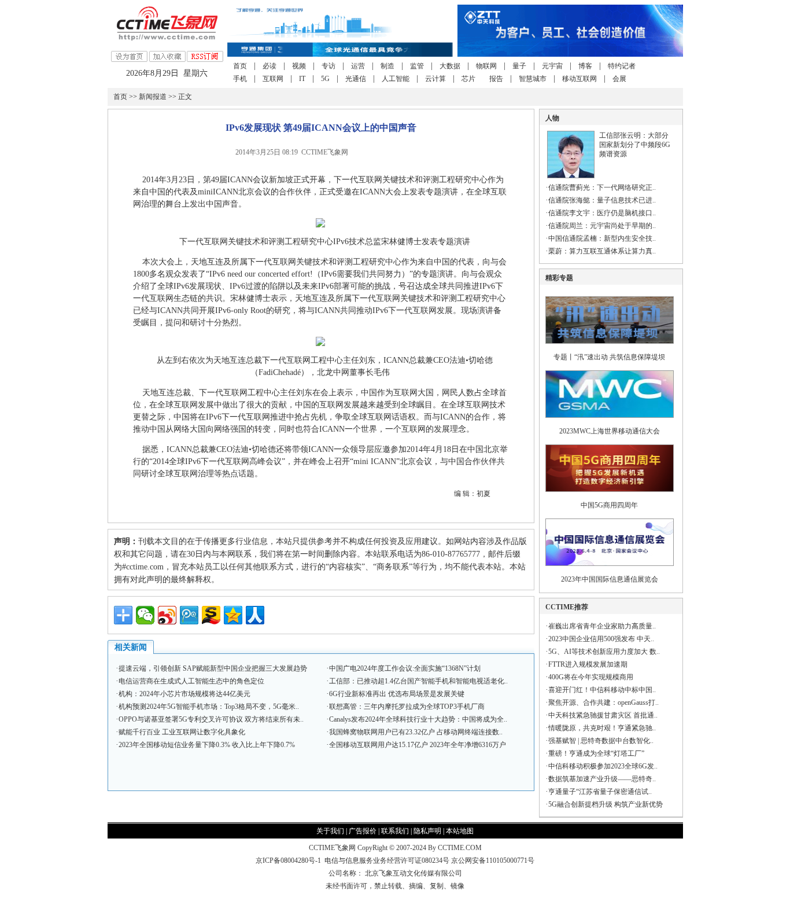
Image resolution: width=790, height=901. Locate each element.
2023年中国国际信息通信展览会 (609, 579)
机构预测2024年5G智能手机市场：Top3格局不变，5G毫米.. (209, 707)
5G (325, 79)
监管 (417, 66)
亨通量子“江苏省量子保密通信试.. (600, 792)
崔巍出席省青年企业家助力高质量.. (602, 626)
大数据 (450, 66)
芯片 (468, 79)
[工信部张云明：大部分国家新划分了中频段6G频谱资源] (571, 176)
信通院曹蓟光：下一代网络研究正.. (602, 187)
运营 (358, 66)
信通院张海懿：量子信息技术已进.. (602, 200)
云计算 (435, 79)
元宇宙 (552, 66)
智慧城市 (533, 79)
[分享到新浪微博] (167, 615)
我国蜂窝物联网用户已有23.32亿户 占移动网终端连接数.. (416, 732)
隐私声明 (427, 831)
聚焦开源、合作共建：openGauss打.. (603, 702)
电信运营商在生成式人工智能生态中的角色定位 (191, 681)
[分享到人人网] (255, 615)
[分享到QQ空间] (233, 615)
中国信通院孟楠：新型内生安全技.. (602, 238)
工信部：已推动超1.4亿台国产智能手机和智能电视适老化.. (418, 681)
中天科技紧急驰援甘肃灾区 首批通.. (603, 715)
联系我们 (395, 831)
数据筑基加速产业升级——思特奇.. (602, 779)
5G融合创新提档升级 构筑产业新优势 (605, 804)
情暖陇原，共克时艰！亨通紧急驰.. (602, 728)
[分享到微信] (145, 615)
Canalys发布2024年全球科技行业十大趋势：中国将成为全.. (418, 719)
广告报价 (362, 831)
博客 (585, 66)
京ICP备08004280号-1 (288, 860)
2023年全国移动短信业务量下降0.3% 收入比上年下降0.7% (207, 745)
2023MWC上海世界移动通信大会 (609, 431)
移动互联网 (579, 79)
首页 (240, 66)
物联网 (486, 66)
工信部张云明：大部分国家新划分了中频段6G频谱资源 (634, 144)
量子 (519, 66)
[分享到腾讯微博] (189, 615)
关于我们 (330, 831)
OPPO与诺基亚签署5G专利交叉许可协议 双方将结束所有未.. (211, 719)
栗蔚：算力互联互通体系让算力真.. (602, 251)
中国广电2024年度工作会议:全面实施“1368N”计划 (405, 668)
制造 (387, 66)
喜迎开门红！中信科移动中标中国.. (602, 690)
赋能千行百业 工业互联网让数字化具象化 (182, 732)
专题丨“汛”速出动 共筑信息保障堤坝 (609, 357)
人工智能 (395, 79)
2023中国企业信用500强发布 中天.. (601, 639)
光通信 (355, 79)
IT (302, 79)
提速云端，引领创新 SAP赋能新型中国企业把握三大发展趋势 (213, 668)
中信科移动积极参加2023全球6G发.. (603, 766)
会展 (619, 79)
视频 (299, 66)
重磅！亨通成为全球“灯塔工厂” (596, 753)
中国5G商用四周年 (609, 505)
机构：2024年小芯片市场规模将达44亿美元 (184, 694)
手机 (240, 79)
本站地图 (460, 831)
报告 (496, 79)
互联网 (273, 79)
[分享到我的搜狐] (211, 615)
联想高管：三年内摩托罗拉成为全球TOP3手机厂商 (407, 707)
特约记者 (622, 66)
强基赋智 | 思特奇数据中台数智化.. (601, 741)
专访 (328, 66)
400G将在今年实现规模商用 (590, 677)
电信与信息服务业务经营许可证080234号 (387, 860)
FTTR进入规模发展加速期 (587, 664)
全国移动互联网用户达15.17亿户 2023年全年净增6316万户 (417, 745)
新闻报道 (153, 97)
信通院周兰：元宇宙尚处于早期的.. (602, 226)
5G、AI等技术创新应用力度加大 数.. (604, 652)
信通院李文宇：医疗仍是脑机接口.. (602, 213)
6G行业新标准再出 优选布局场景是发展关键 (396, 694)
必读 (269, 66)
